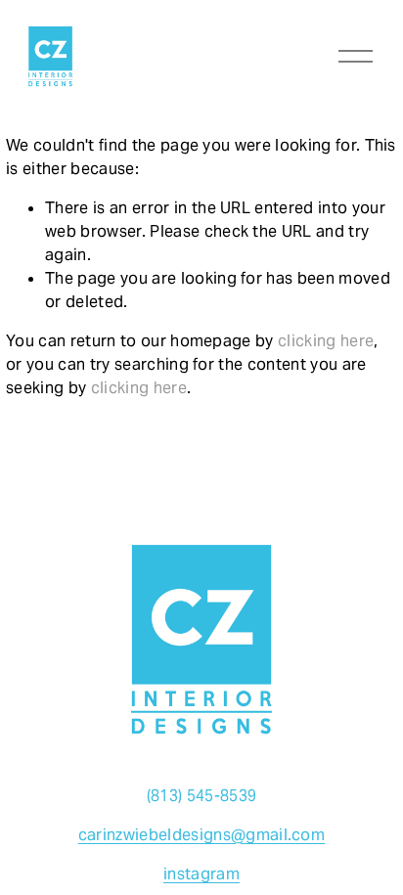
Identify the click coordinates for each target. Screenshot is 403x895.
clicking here (326, 341)
